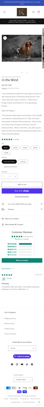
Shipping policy (16, 402)
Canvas (23, 162)
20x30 (35, 148)
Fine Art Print (9, 162)
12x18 (15, 148)
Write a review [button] (22, 260)
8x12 (5, 148)
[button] (4, 12)
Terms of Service (10, 334)
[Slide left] (17, 72)
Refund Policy (10, 324)
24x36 (6, 153)
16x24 (25, 148)
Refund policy (14, 398)
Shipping (4, 88)
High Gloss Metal (11, 167)
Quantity (4, 172)
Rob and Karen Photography (20, 396)
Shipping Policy (10, 318)
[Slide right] (26, 72)
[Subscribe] (33, 348)
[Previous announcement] (4, 21)
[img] (7, 275)
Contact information (29, 402)
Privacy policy (24, 398)
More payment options (22, 196)
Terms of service (35, 398)
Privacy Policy (9, 329)
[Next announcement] (39, 21)
